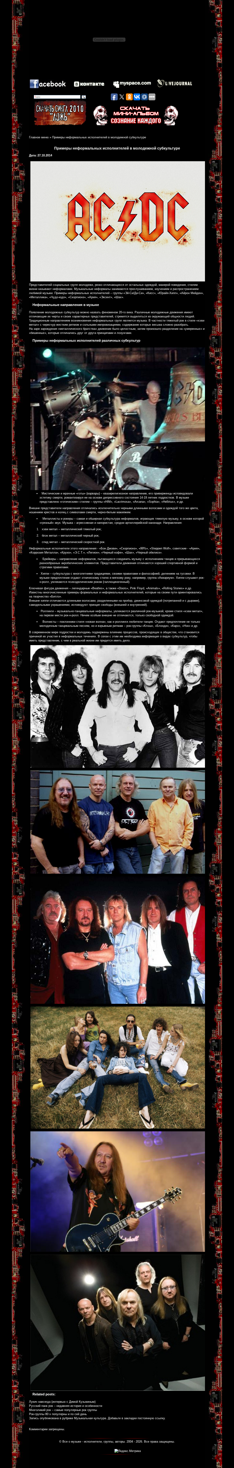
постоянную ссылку (151, 1418)
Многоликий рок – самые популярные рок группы (63, 1410)
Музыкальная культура (90, 1418)
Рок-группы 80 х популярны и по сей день (58, 1414)
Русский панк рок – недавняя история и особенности (65, 1406)
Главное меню (39, 137)
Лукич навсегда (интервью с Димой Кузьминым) (62, 1401)
